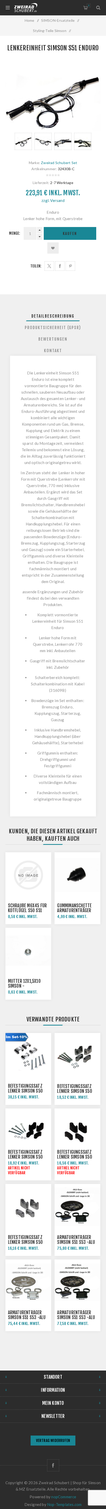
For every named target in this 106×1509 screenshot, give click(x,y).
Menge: (14, 233)
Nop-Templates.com (64, 1504)
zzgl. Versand (53, 200)
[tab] (53, 316)
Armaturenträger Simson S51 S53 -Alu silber (27, 1317)
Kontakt (53, 350)
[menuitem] (53, 1441)
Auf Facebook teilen (60, 266)
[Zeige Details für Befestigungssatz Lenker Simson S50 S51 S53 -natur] (28, 1207)
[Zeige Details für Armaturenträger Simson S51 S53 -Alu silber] (28, 1282)
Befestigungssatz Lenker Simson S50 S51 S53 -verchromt (27, 1090)
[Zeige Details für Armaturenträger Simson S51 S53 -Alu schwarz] (77, 1207)
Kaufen (70, 233)
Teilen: (35, 266)
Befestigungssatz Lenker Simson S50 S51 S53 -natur (25, 1242)
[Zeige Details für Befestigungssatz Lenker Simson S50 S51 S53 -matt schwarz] (77, 1131)
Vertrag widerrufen (53, 1440)
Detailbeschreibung (52, 316)
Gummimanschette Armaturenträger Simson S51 (74, 910)
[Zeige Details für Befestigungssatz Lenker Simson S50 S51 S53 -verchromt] (28, 1056)
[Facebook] (53, 1465)
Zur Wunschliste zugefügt (53, 248)
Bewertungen (52, 339)
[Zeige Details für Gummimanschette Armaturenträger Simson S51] (77, 875)
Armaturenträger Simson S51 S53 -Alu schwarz (76, 1242)
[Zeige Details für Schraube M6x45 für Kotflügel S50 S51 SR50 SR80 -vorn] (28, 875)
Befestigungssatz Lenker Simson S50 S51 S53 (74, 1091)
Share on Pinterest (70, 266)
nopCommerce (63, 1496)
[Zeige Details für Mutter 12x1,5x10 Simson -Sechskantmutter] (28, 950)
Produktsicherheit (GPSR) (53, 327)
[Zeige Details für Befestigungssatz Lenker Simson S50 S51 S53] (77, 1056)
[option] (23, 141)
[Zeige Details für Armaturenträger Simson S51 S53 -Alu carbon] (77, 1282)
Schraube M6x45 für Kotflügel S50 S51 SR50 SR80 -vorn (27, 910)
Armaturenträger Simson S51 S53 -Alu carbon (76, 1317)
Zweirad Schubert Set (59, 162)
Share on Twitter (49, 266)
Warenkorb (88, 5)
